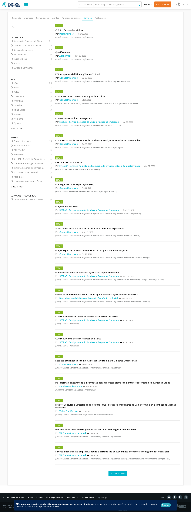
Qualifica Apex (62, 52)
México (59, 414)
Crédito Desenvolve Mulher (69, 30)
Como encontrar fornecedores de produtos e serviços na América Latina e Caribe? (98, 140)
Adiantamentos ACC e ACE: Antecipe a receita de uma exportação (89, 228)
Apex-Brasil (65, 55)
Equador (29, 123)
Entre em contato (88, 497)
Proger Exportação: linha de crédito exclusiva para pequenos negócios (92, 250)
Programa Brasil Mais (66, 206)
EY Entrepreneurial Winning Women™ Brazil (78, 74)
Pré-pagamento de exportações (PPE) (74, 184)
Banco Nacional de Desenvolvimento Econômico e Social (88, 298)
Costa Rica (29, 96)
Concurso (117, 125)
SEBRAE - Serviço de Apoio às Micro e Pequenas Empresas (89, 121)
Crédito (127, 301)
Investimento (133, 103)
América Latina (151, 458)
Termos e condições (35, 497)
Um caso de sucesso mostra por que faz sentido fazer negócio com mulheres (95, 429)
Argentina (29, 100)
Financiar (113, 191)
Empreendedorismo (121, 81)
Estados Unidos (62, 103)
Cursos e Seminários (29, 67)
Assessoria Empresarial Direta (29, 41)
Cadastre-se (162, 4)
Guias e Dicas (29, 58)
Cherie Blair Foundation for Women (29, 181)
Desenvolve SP (66, 33)
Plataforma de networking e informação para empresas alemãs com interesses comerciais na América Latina (112, 382)
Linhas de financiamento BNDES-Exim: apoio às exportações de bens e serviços (96, 294)
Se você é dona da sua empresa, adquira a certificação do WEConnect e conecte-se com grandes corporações (112, 451)
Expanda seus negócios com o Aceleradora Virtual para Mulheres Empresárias (96, 360)
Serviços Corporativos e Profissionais (76, 37)
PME (168, 458)
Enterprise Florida (29, 145)
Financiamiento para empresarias (29, 199)
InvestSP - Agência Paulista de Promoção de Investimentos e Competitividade (100, 166)
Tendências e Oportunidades (29, 45)
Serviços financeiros (69, 191)
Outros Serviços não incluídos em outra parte (89, 103)
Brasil (58, 37)
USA (29, 83)
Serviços (136, 235)
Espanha (29, 105)
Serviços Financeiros (29, 50)
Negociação (136, 213)
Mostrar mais (17, 128)
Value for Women (68, 411)
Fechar (166, 505)
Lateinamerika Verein (70, 386)
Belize (29, 92)
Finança (144, 279)
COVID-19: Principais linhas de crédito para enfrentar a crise (86, 316)
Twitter (186, 497)
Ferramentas (29, 54)
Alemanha (60, 389)
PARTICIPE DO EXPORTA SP (69, 162)
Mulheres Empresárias (102, 81)
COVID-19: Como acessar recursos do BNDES (78, 338)
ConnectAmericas (68, 77)
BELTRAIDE (29, 150)
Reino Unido (29, 109)
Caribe (124, 458)
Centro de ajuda (72, 497)
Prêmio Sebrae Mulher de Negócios (73, 118)
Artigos (29, 63)
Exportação (117, 147)
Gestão (127, 213)
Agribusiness (98, 213)
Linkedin (180, 497)
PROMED (29, 154)
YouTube (169, 497)
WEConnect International (72, 433)
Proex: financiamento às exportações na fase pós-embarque (87, 272)
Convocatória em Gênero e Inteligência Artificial (80, 96)
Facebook (174, 497)
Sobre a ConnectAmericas (13, 497)
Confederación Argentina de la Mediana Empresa (29, 163)
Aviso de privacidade (54, 497)
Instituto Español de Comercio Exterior (29, 167)
